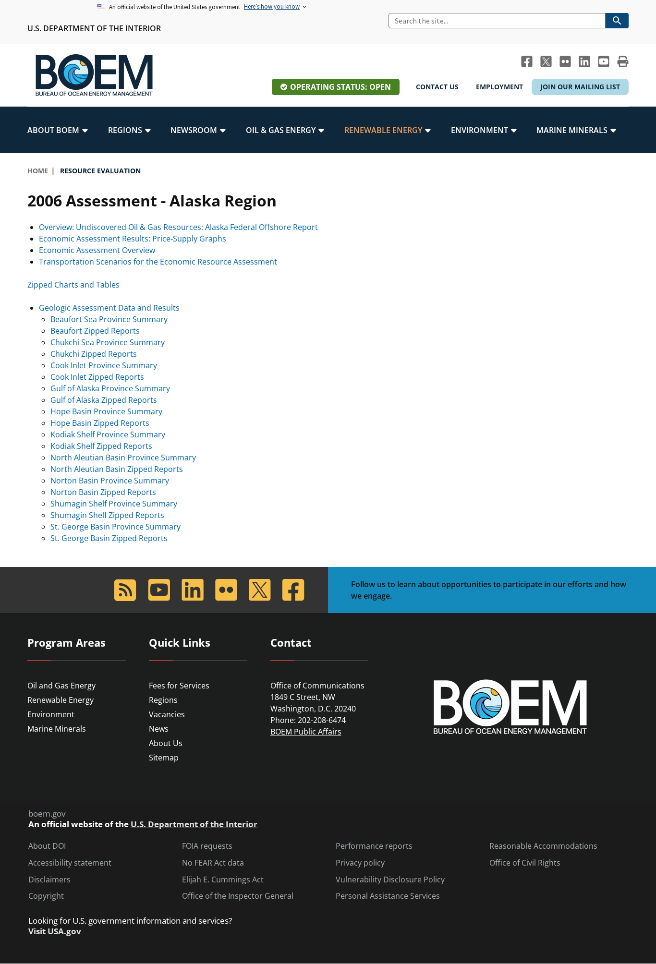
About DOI (47, 846)
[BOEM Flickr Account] (565, 61)
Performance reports (374, 846)
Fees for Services (179, 685)
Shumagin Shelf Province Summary (113, 503)
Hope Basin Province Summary (106, 411)
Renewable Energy (60, 700)
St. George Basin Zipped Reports (109, 538)
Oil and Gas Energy (61, 685)
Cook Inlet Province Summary (103, 365)
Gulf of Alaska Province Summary (110, 388)
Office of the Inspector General (237, 896)
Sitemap (164, 757)
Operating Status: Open (340, 87)
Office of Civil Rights (524, 863)
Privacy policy (360, 863)
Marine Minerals (56, 728)
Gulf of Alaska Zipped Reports (103, 400)
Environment (50, 714)
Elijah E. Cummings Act (223, 880)
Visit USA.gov (54, 931)
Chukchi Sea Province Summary (107, 342)
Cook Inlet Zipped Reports (97, 377)
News (159, 728)
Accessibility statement (69, 863)
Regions (163, 700)
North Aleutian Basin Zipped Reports (116, 469)
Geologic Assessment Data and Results (109, 307)
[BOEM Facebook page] (527, 61)
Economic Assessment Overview (97, 250)
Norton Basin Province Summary (109, 480)
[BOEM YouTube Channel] (603, 61)
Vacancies (167, 714)
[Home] (94, 75)
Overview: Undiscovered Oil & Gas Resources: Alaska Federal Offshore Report (178, 227)
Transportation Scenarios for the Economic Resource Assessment (158, 261)
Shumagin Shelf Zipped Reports (107, 515)
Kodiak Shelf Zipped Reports (101, 446)
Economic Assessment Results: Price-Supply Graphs (132, 238)
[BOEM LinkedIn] (584, 61)
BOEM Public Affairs (305, 731)
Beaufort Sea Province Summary (109, 319)
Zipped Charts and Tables (73, 284)
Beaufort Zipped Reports (95, 330)
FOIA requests (207, 846)
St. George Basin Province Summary (115, 526)
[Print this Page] (623, 61)
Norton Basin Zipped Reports (103, 492)
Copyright (46, 896)
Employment (499, 86)
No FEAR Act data (213, 863)
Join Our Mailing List (580, 86)
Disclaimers (49, 880)
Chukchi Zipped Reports (93, 354)
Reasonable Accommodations (543, 846)
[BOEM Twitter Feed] (546, 61)
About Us (165, 743)
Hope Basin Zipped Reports (99, 423)
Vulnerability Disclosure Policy (390, 880)
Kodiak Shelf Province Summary (107, 434)
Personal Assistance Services (388, 896)
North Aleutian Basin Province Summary (123, 457)
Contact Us (437, 86)
